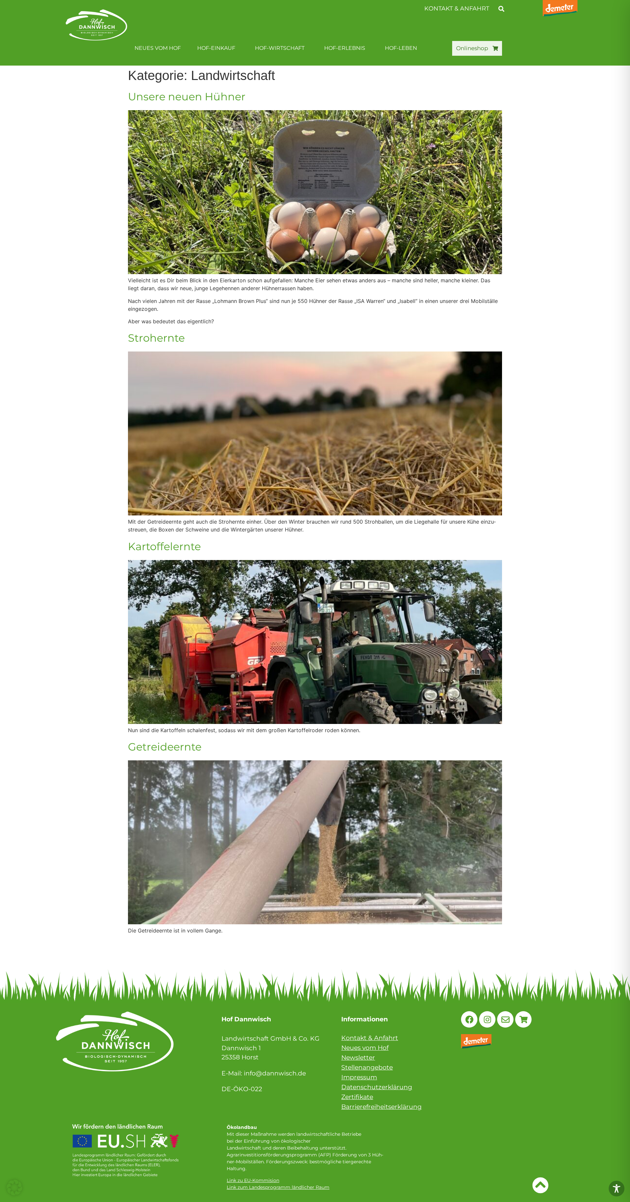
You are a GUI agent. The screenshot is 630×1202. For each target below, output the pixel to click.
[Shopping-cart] (523, 1019)
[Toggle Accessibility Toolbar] (616, 1188)
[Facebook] (469, 1019)
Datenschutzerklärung (376, 1087)
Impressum (359, 1077)
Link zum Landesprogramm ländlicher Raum (278, 1187)
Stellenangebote (367, 1067)
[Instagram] (487, 1019)
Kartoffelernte (164, 546)
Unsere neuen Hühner (186, 96)
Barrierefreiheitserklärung (381, 1107)
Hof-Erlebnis (344, 48)
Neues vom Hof (158, 48)
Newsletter (358, 1057)
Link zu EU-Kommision (253, 1180)
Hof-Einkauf (216, 48)
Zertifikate (357, 1097)
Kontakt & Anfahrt (369, 1038)
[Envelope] (505, 1019)
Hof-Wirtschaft (279, 48)
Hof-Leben (401, 48)
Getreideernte (164, 746)
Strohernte (156, 337)
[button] (501, 8)
